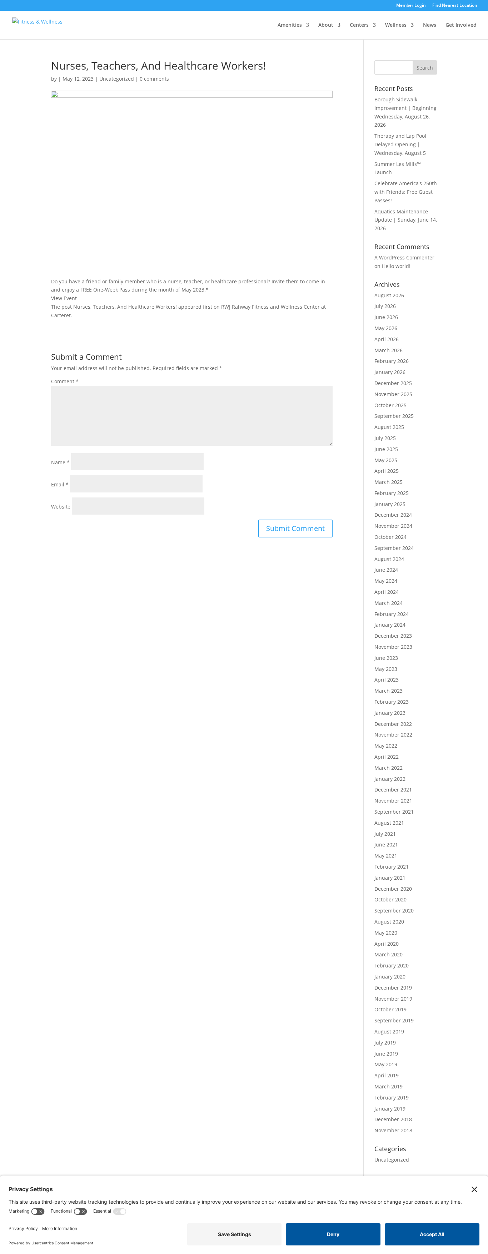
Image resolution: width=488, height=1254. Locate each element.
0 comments (154, 78)
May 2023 (385, 669)
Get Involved (461, 25)
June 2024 (386, 569)
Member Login (411, 5)
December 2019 (393, 987)
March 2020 (388, 954)
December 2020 (393, 888)
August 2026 (389, 295)
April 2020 (386, 943)
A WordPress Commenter (404, 257)
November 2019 (393, 998)
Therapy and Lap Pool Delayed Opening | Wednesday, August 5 (400, 144)
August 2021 (389, 822)
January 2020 (389, 976)
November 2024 (393, 525)
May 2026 (385, 328)
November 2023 (393, 646)
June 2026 (386, 317)
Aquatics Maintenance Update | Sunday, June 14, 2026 (405, 220)
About (325, 25)
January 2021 (389, 877)
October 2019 (390, 1009)
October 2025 (390, 405)
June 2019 (386, 1053)
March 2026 (388, 350)
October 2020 (390, 899)
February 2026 (391, 361)
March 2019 (388, 1086)
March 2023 (388, 690)
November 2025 (393, 394)
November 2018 (393, 1130)
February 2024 (391, 614)
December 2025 (393, 383)
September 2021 (394, 811)
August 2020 (389, 921)
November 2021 (393, 800)
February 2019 (391, 1097)
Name (60, 462)
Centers (359, 25)
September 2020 (394, 910)
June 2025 (386, 449)
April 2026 (386, 339)
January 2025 (389, 504)
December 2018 (393, 1119)
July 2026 (385, 306)
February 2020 (391, 965)
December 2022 (393, 723)
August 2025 (389, 427)
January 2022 (389, 778)
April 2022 (386, 756)
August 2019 (389, 1031)
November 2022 (393, 734)
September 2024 (394, 548)
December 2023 (393, 635)
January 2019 (389, 1108)
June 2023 (386, 657)
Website (60, 506)
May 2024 (385, 580)
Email (60, 484)
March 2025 (388, 482)
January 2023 (389, 712)
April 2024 (386, 591)
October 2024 (390, 537)
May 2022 (385, 745)
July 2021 (385, 833)
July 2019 (385, 1042)
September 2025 (394, 416)
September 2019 (394, 1020)
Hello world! (396, 266)
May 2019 (385, 1064)
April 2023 (386, 679)
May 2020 (385, 932)
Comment (65, 381)
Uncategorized (116, 78)
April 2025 (386, 470)
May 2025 (385, 460)
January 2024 (389, 624)
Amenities (290, 25)
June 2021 (386, 844)
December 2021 (393, 789)
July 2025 (385, 438)
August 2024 (389, 559)
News (429, 25)
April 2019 (386, 1075)
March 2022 (388, 767)
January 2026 (389, 372)
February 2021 (391, 866)
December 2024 (393, 514)
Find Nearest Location (454, 5)
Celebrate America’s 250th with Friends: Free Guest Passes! (405, 192)
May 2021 (385, 855)
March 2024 (388, 603)
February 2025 (391, 493)
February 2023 (391, 701)
